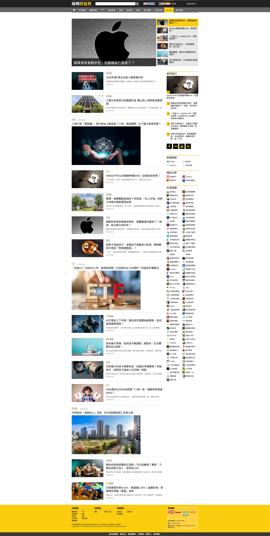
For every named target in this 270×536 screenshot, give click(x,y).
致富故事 (74, 514)
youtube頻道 (182, 146)
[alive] (193, 512)
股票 (83, 514)
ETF (83, 512)
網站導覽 (157, 534)
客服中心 (130, 512)
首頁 (76, 9)
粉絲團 (173, 4)
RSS (188, 146)
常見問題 (120, 514)
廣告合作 (123, 534)
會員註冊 (190, 4)
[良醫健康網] (185, 512)
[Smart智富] (178, 512)
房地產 (74, 516)
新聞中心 (149, 534)
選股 (95, 512)
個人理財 (74, 518)
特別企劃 (84, 518)
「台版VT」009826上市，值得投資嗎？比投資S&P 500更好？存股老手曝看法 (184, 116)
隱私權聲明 (132, 534)
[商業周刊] (171, 512)
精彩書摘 (74, 520)
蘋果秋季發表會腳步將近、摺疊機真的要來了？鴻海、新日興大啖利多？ (184, 105)
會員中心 (120, 512)
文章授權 (141, 534)
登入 (194, 4)
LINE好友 (175, 146)
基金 (83, 516)
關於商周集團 (113, 534)
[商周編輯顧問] (185, 515)
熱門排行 (172, 73)
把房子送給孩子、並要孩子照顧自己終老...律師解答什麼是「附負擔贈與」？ (184, 126)
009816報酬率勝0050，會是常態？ (100, 63)
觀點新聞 (74, 512)
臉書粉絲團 (169, 146)
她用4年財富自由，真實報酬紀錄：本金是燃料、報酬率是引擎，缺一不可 (183, 136)
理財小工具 (107, 512)
